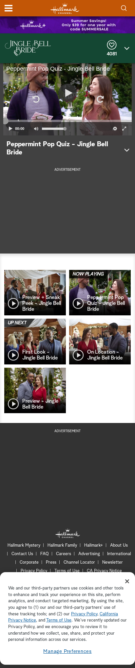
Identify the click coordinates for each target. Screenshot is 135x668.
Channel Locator (79, 562)
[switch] (36, 128)
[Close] (127, 581)
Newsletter (112, 562)
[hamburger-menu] (8, 8)
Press (51, 562)
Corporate (29, 562)
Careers (63, 554)
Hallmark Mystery (24, 545)
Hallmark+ (93, 545)
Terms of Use (67, 571)
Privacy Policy (34, 571)
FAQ (44, 554)
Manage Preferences (67, 651)
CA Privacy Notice (104, 571)
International (119, 554)
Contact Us (22, 554)
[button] (35, 99)
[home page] (65, 8)
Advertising (89, 554)
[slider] (67, 121)
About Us (119, 545)
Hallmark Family (62, 545)
